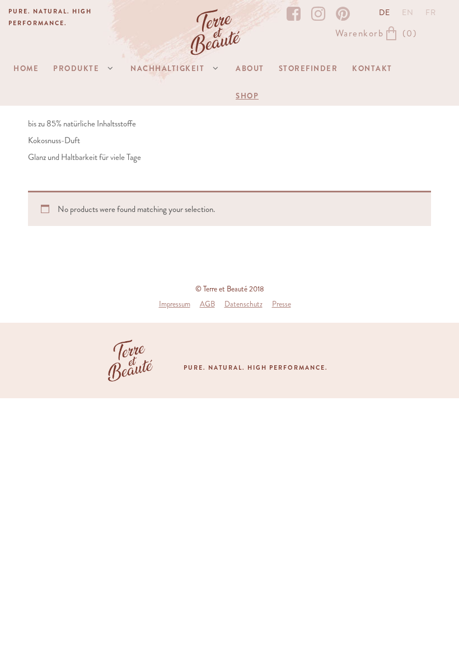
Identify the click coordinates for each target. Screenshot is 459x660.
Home (26, 68)
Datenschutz (243, 304)
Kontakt (372, 68)
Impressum (174, 304)
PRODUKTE (76, 68)
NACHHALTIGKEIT (167, 68)
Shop (247, 96)
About (250, 68)
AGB (207, 304)
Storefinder (308, 68)
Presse (281, 304)
